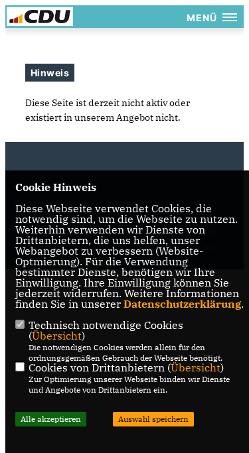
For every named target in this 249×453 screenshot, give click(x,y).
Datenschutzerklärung (182, 303)
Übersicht (57, 335)
